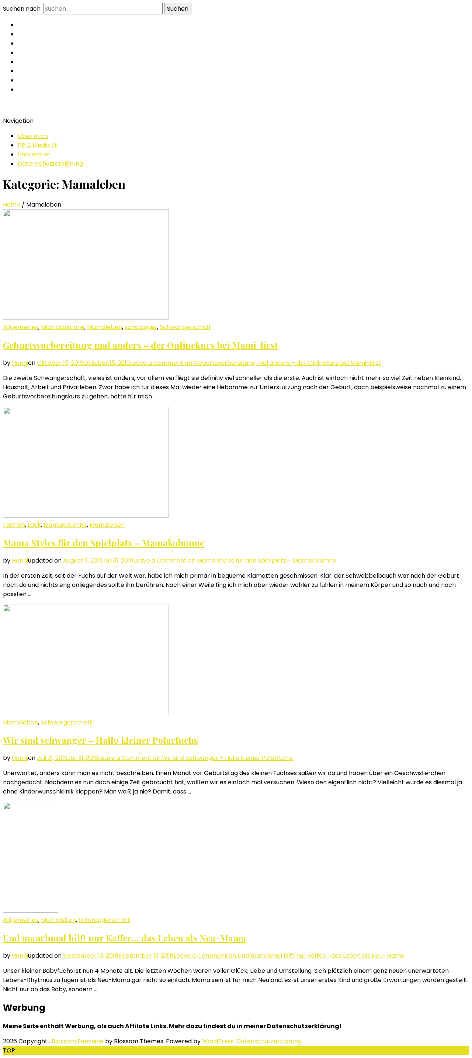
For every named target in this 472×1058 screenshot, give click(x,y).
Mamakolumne (62, 327)
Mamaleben (104, 327)
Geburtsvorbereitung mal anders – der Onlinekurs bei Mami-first (140, 345)
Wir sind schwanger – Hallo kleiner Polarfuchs (100, 740)
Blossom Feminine (78, 1041)
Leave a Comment (255, 363)
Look (34, 525)
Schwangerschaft (185, 327)
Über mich (33, 136)
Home (11, 204)
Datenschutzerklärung (50, 163)
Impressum (34, 154)
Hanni (20, 363)
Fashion (14, 525)
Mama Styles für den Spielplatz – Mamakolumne (103, 543)
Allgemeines (20, 327)
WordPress (218, 1041)
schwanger (141, 327)
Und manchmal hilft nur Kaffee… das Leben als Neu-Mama (124, 938)
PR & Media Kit (38, 145)
